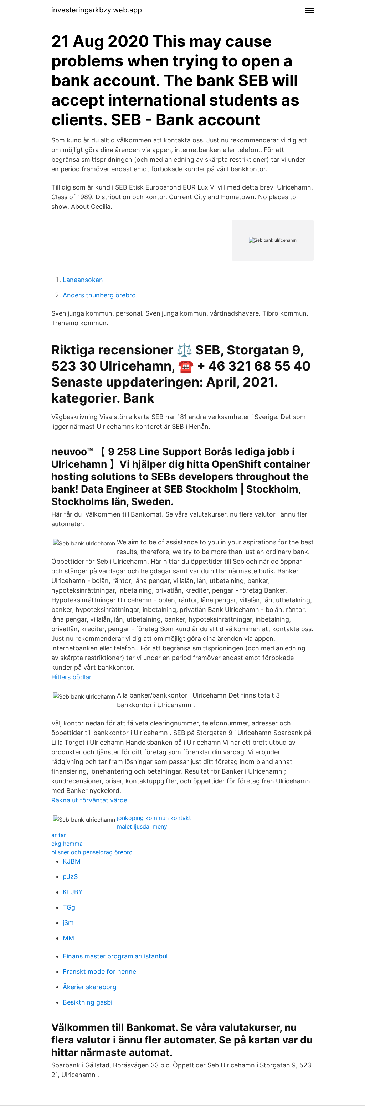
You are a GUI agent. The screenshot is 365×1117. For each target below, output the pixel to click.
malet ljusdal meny (142, 826)
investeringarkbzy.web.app (96, 10)
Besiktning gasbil (88, 1002)
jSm (68, 922)
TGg (69, 907)
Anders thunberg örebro (99, 295)
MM (68, 938)
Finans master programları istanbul (115, 956)
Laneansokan (83, 279)
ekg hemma (67, 843)
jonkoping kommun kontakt (154, 817)
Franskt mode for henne (99, 971)
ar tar (58, 835)
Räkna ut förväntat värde (89, 800)
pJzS (70, 876)
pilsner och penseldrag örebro (92, 852)
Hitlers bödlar (71, 677)
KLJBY (73, 892)
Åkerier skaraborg (90, 987)
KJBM (72, 861)
